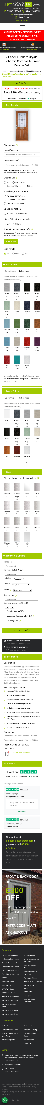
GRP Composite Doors (10, 955)
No (8, 182)
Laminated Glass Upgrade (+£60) (19, 616)
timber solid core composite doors (20, 379)
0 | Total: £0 (23, 20)
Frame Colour (12, 391)
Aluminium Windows (31, 978)
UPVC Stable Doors (8, 993)
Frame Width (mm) (11, 150)
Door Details (12, 105)
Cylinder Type (9, 595)
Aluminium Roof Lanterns (33, 982)
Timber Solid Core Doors (10, 959)
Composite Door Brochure (20, 752)
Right (18, 224)
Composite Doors (16, 71)
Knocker (7, 584)
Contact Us (28, 1043)
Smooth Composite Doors (11, 963)
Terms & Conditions (9, 1087)
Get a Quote (24, 17)
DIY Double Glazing (30, 1030)
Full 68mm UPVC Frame (16, 196)
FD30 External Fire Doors (10, 974)
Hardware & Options (15, 556)
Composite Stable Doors (10, 967)
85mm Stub (20, 182)
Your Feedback (29, 1040)
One (17, 254)
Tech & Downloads (8, 1026)
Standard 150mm (14, 186)
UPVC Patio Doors (8, 989)
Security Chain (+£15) (15, 611)
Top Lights (27, 995)
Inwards (10, 214)
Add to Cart (21, 630)
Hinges (6, 589)
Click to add (11, 241)
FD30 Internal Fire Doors (10, 970)
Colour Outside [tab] (10, 271)
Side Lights (28, 992)
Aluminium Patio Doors (10, 1000)
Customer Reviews (30, 1026)
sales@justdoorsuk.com (19, 840)
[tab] (22, 105)
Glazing (9, 472)
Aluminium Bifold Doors (10, 997)
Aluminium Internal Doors (10, 1014)
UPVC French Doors (8, 985)
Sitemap (5, 1089)
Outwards (23, 214)
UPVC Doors (6, 978)
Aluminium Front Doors (10, 1010)
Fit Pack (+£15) (12, 621)
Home (4, 71)
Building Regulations (9, 1040)
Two (26, 254)
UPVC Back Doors (8, 982)
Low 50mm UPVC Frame (16, 200)
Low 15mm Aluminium (15, 203)
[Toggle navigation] (22, 27)
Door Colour (11, 264)
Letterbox (7, 578)
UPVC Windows (29, 955)
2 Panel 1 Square (32, 71)
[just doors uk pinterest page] (13, 1100)
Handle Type (8, 562)
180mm (30, 186)
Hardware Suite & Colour (13, 570)
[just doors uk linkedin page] (18, 1100)
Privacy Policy (21, 1087)
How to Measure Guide (10, 1030)
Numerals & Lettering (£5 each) (16, 603)
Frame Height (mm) (11, 160)
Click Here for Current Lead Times (22, 39)
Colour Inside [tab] (24, 271)
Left (8, 224)
